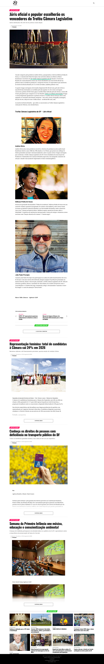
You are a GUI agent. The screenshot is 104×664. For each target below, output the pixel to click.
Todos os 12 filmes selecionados (54, 93)
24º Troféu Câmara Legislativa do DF (40, 79)
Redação (14, 27)
